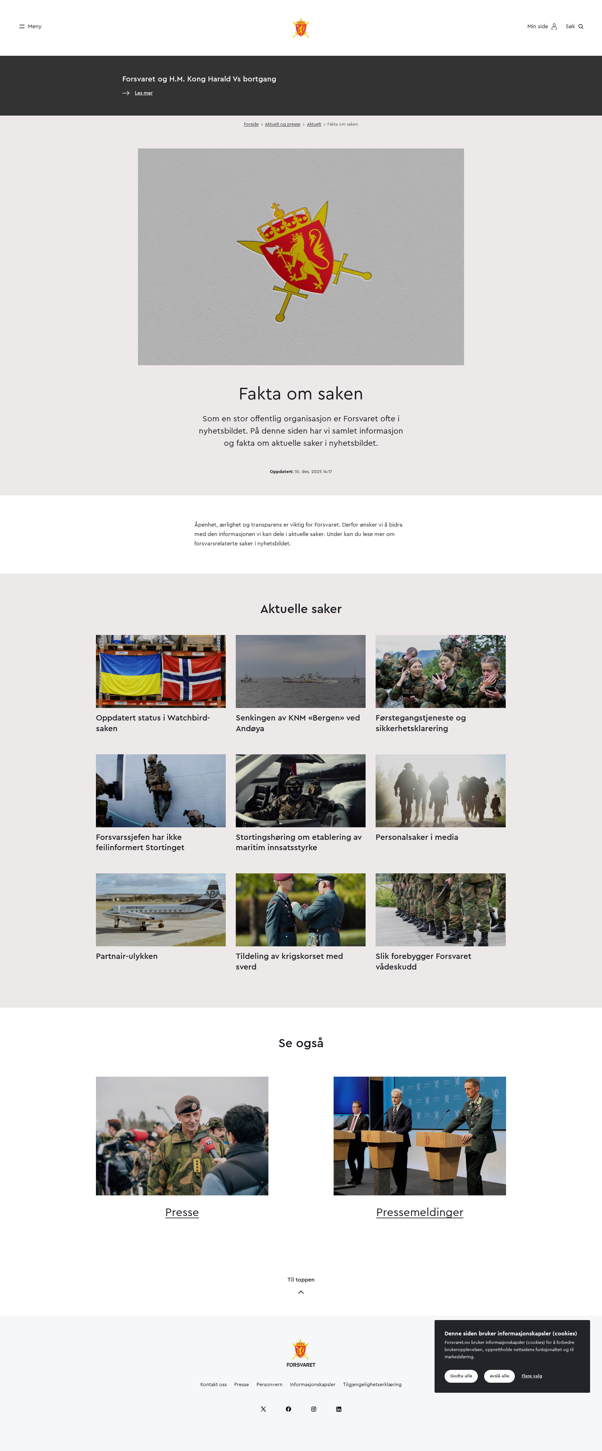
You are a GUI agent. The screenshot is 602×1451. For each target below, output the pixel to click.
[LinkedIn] (338, 1409)
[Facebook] (288, 1409)
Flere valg (532, 1376)
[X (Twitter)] (263, 1409)
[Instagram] (313, 1409)
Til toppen (301, 1279)
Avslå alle (499, 1376)
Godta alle (461, 1376)
